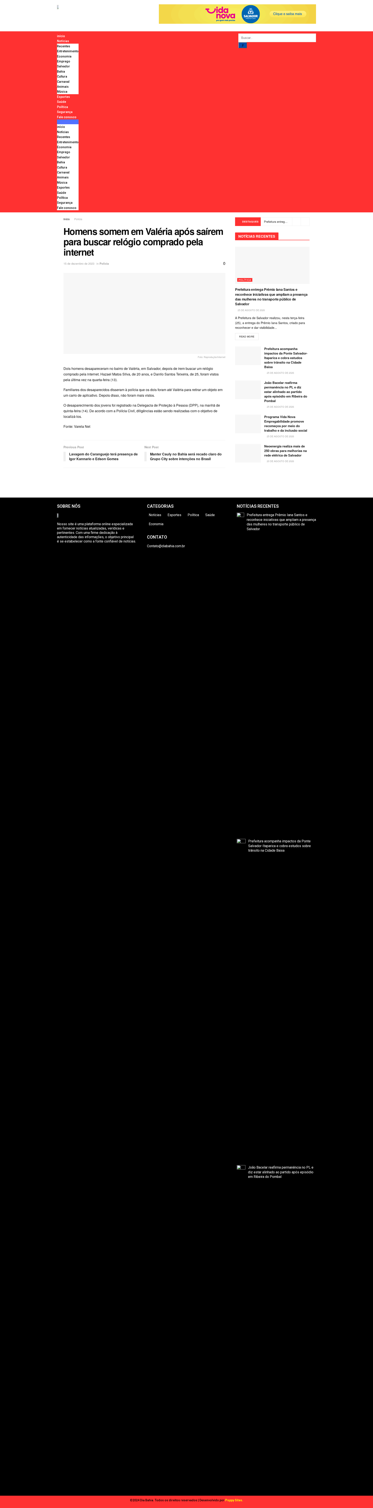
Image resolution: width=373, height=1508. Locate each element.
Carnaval (63, 81)
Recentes (63, 46)
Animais (63, 86)
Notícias (63, 41)
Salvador (63, 66)
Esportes (63, 97)
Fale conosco (66, 117)
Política (62, 107)
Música (62, 91)
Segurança (65, 112)
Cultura (62, 76)
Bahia (61, 71)
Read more (246, 336)
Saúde (61, 101)
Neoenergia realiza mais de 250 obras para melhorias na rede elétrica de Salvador (285, 451)
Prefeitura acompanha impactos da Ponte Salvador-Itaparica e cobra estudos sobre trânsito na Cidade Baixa (285, 357)
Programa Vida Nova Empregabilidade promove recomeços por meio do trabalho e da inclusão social (285, 423)
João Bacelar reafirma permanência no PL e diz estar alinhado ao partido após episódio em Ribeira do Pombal (285, 391)
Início (66, 219)
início (61, 36)
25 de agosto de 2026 (251, 310)
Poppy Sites (233, 1500)
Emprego (63, 61)
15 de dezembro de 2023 (78, 263)
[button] (68, 121)
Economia (64, 56)
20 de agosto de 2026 (280, 461)
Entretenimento (68, 51)
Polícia (78, 219)
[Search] (242, 45)
